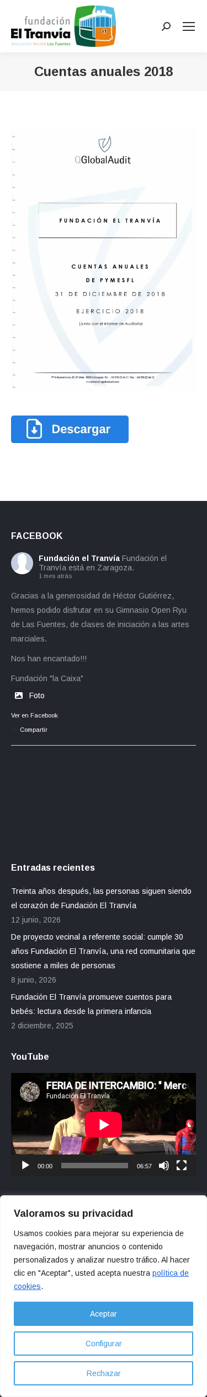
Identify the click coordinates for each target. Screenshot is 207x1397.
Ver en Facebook (34, 715)
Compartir (33, 729)
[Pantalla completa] (181, 1165)
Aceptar (103, 1313)
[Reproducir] (25, 1165)
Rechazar (104, 1373)
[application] (103, 1125)
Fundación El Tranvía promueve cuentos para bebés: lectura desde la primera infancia (91, 1004)
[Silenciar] (163, 1165)
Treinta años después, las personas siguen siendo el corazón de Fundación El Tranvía (101, 898)
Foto (37, 695)
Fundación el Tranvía (79, 558)
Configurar (104, 1343)
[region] (103, 1296)
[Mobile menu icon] (189, 26)
